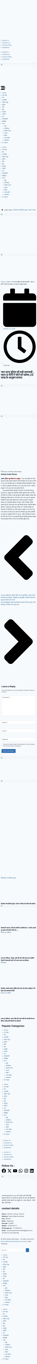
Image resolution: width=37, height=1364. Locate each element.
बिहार (5, 135)
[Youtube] (15, 1171)
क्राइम (4, 112)
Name (5, 722)
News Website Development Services (14, 1241)
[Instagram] (26, 1171)
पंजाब (5, 133)
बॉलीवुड (4, 121)
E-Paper (5, 142)
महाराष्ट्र (6, 140)
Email (4, 731)
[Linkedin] (32, 1171)
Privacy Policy (7, 45)
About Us (5, 40)
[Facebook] (4, 1171)
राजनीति (4, 100)
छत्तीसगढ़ (6, 128)
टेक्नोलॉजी (5, 119)
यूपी (5, 126)
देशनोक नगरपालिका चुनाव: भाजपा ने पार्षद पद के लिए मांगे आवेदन (18, 904)
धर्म (3, 116)
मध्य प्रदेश (7, 138)
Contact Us (6, 43)
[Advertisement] (18, 19)
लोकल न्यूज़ (5, 102)
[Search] (27, 1250)
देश (3, 97)
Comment (6, 697)
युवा (3, 109)
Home (4, 93)
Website (5, 739)
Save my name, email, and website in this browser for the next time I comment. (19, 745)
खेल (3, 107)
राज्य (3, 123)
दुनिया (3, 105)
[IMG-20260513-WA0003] (18, 265)
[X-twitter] (9, 1171)
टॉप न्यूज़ (4, 95)
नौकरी (4, 114)
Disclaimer (5, 47)
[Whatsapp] (20, 1171)
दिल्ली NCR (7, 131)
